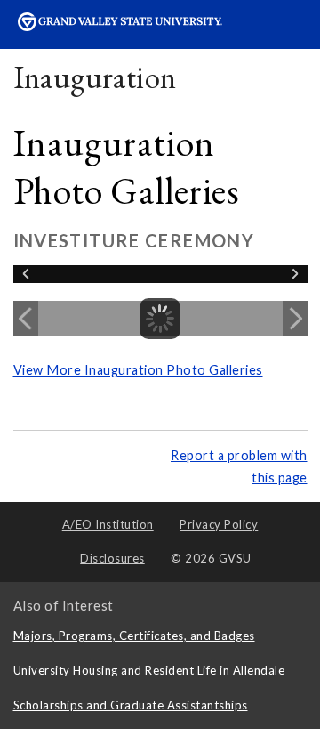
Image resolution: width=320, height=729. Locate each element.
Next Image (295, 318)
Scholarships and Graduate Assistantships (130, 705)
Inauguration (95, 77)
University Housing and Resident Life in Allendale (149, 670)
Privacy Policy (219, 524)
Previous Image (25, 318)
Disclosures (112, 558)
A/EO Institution (108, 524)
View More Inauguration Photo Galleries (138, 369)
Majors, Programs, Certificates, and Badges (134, 635)
